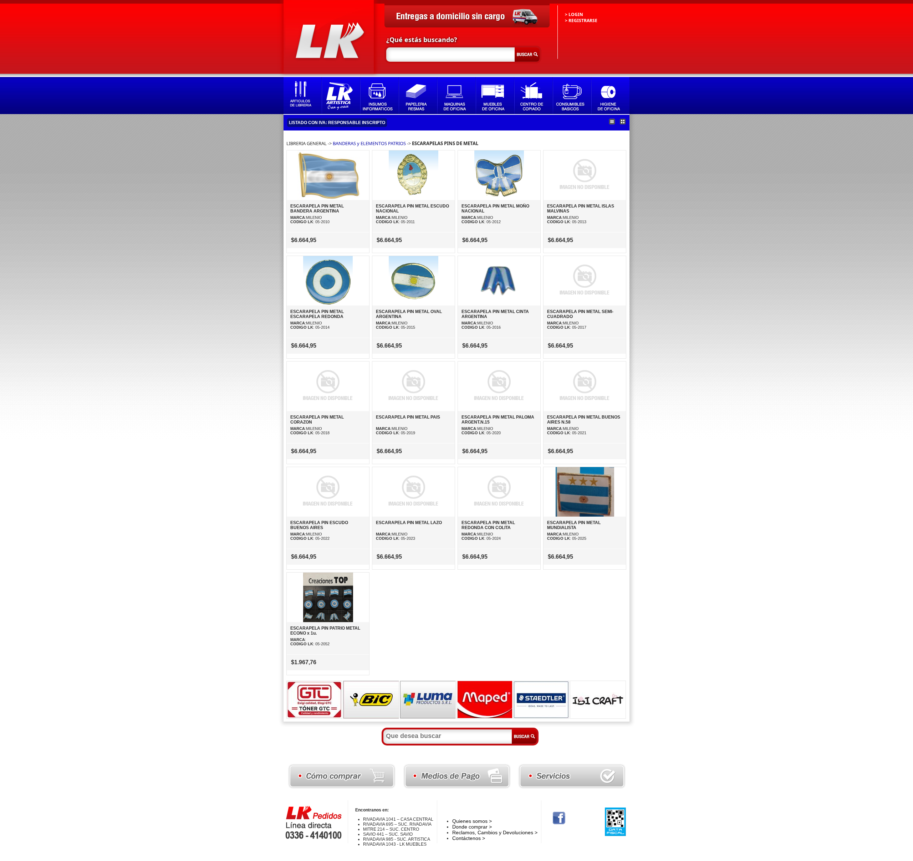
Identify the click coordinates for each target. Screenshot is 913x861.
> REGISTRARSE (581, 20)
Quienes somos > (472, 821)
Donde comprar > (472, 827)
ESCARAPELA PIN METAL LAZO (409, 522)
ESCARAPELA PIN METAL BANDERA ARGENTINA (317, 209)
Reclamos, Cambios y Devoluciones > (494, 832)
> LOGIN (574, 14)
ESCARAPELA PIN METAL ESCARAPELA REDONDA (317, 314)
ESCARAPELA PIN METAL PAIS (408, 417)
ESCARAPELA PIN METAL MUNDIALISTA (574, 525)
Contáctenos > (468, 838)
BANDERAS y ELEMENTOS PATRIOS (369, 143)
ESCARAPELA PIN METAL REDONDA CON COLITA (488, 525)
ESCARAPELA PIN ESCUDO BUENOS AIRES (319, 525)
